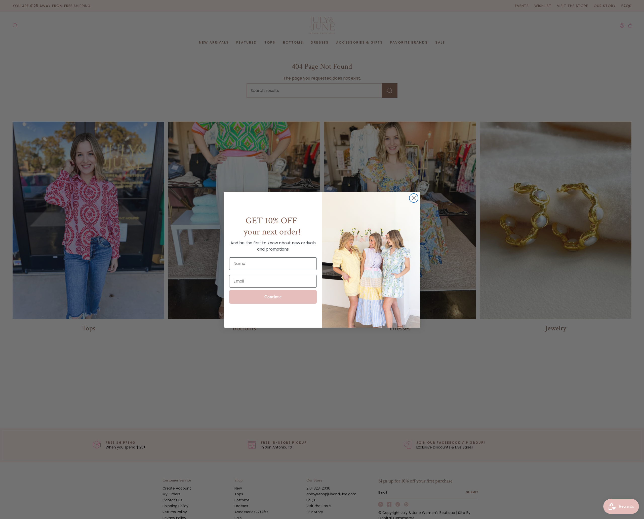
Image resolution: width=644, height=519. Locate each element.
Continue (272, 297)
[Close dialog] (413, 198)
